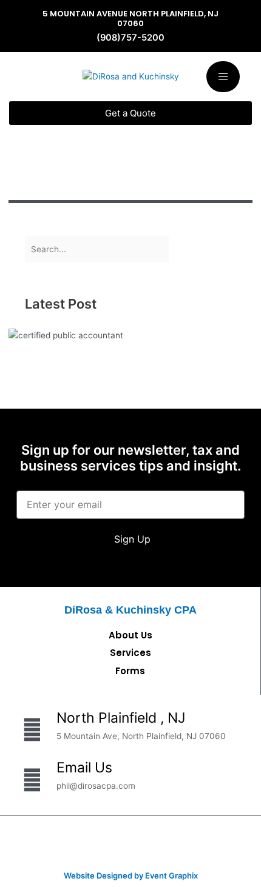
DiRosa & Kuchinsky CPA (130, 609)
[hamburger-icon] (223, 76)
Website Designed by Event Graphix (131, 875)
